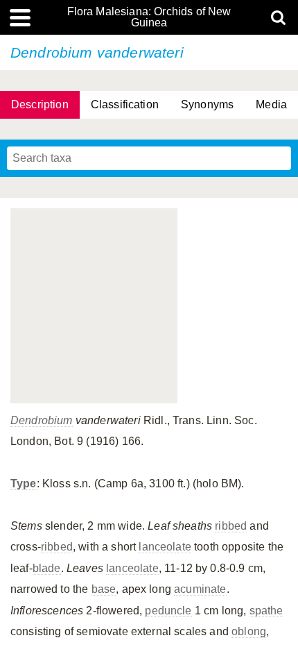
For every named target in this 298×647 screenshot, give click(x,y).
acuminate (200, 589)
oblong (248, 631)
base (103, 589)
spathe (266, 610)
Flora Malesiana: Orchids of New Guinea (149, 17)
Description (40, 104)
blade (47, 568)
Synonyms (207, 104)
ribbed (231, 526)
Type (23, 483)
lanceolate (165, 547)
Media (271, 104)
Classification (125, 104)
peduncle (168, 610)
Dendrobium (41, 420)
